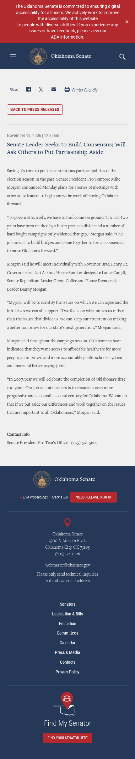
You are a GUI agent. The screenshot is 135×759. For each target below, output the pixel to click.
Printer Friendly (84, 89)
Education (67, 623)
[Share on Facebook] (29, 90)
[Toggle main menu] (13, 56)
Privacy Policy (67, 671)
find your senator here (68, 738)
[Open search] (122, 56)
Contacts (67, 662)
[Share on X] (41, 90)
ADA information (67, 37)
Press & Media (67, 652)
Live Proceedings (35, 497)
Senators (67, 604)
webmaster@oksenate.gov (68, 565)
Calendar (67, 642)
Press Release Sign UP (93, 497)
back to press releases (34, 109)
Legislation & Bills (67, 613)
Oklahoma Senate (70, 56)
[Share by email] (54, 90)
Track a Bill (59, 497)
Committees (67, 632)
